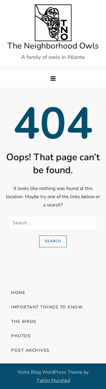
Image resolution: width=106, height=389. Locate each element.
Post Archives (30, 350)
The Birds (24, 321)
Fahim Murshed (53, 380)
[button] (53, 78)
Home (18, 292)
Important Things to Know (47, 307)
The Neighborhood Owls (53, 45)
